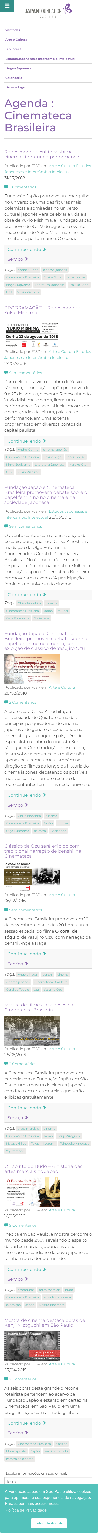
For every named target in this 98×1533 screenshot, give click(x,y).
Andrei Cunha (28, 270)
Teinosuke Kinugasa (74, 1143)
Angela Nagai (28, 974)
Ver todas (12, 30)
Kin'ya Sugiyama (18, 285)
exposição (13, 1305)
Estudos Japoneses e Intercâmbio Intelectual (40, 59)
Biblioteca (13, 49)
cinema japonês (55, 270)
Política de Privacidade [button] (26, 1510)
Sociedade (41, 618)
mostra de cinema (19, 1459)
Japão (48, 611)
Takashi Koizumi (43, 1143)
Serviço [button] (16, 259)
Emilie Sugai (53, 277)
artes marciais (28, 1128)
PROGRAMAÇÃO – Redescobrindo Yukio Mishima (42, 310)
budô (69, 1290)
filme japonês (16, 1451)
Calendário (13, 78)
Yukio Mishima (28, 292)
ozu (36, 989)
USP (9, 292)
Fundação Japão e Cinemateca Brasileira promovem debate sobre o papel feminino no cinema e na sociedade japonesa (45, 495)
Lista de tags (15, 87)
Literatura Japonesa (50, 285)
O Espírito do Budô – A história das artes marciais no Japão (43, 1169)
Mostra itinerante (52, 1305)
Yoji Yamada (15, 1151)
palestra (40, 831)
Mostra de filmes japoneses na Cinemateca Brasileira (38, 1007)
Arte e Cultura (16, 39)
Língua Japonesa (18, 68)
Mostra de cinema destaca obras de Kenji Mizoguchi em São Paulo (44, 1323)
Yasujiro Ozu (53, 989)
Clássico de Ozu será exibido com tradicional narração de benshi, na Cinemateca (42, 851)
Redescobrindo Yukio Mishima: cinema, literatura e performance (41, 154)
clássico (61, 1444)
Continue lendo (25, 249)
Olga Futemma (17, 618)
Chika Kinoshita (29, 603)
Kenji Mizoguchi (69, 1136)
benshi (47, 974)
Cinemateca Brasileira (22, 277)
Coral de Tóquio (17, 989)
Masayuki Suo (16, 1143)
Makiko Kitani (79, 285)
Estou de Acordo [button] (49, 1523)
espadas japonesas (58, 1297)
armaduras (26, 1290)
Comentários (22, 187)
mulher (62, 611)
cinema (51, 603)
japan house (76, 277)
